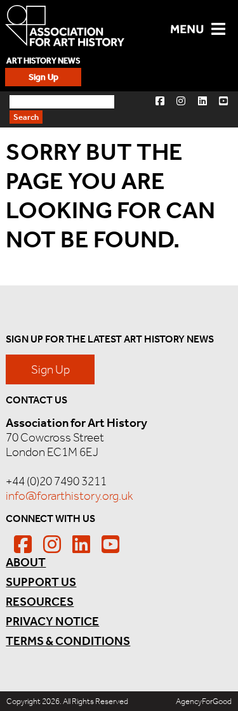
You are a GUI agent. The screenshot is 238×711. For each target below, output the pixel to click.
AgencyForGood (204, 701)
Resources (40, 601)
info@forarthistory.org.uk (69, 495)
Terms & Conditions (68, 641)
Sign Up (43, 77)
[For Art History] (64, 27)
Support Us (41, 582)
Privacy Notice (52, 621)
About (26, 562)
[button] (159, 100)
